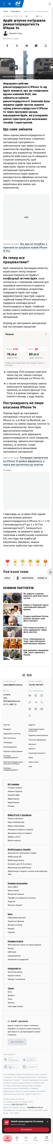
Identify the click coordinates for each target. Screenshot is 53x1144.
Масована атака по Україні (20, 833)
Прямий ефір (14, 795)
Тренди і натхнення (16, 979)
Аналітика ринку (15, 972)
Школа (11, 948)
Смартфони (16, 11)
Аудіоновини (13, 802)
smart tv (11, 1067)
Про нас (6, 725)
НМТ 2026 (12, 952)
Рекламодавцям (10, 747)
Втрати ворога (14, 840)
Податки (11, 901)
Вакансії (32, 749)
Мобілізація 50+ (15, 856)
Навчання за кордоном (18, 959)
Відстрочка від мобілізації (19, 868)
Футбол (11, 995)
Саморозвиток (14, 956)
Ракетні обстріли (15, 818)
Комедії (11, 928)
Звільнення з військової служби (22, 853)
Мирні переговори (16, 826)
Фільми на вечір (15, 925)
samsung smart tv (30, 1067)
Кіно (10, 914)
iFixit (16, 38)
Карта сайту (33, 762)
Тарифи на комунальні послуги (22, 898)
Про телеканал (9, 738)
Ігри (30, 766)
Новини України (15, 791)
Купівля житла (14, 975)
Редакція (7, 729)
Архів (31, 758)
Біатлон (11, 1003)
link (29, 695)
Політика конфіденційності (10, 757)
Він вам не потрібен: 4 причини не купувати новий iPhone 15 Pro (25, 247)
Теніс (10, 999)
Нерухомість (14, 968)
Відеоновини (13, 799)
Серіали (11, 932)
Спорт (11, 988)
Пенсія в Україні (15, 905)
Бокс (10, 992)
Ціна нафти (13, 887)
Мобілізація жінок (16, 860)
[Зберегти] (46, 46)
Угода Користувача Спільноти (36, 730)
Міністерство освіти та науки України (24, 945)
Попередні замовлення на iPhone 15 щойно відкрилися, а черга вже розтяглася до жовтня (25, 461)
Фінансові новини (16, 894)
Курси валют (13, 890)
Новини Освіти (15, 941)
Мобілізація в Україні (19, 849)
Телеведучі (8, 742)
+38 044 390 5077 (36, 685)
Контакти (32, 744)
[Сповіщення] (49, 3)
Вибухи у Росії (14, 837)
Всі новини (13, 784)
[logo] (17, 3)
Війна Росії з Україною (20, 815)
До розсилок (17, 1042)
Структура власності (37, 753)
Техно (5, 11)
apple (30, 1059)
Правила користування (13, 751)
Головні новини (15, 788)
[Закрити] (48, 1122)
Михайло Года (15, 33)
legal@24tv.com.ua (35, 1107)
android (11, 1059)
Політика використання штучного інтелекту (13, 763)
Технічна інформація (37, 740)
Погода (11, 806)
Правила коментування (38, 735)
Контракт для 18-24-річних (19, 864)
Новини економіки (17, 883)
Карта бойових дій (16, 822)
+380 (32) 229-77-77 (19, 1105)
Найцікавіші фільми (17, 918)
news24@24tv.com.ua (12, 685)
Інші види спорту (15, 1006)
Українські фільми (16, 921)
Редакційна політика (12, 734)
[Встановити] (26, 1125)
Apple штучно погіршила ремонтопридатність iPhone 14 (36, 11)
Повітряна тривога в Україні (20, 829)
